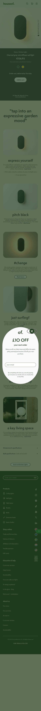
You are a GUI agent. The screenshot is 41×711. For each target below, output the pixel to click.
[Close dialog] (32, 331)
